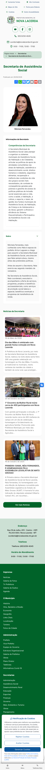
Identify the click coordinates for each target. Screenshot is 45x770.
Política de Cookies (32, 754)
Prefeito (6, 640)
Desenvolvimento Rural (12, 687)
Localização (8, 621)
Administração (9, 680)
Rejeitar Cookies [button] (22, 737)
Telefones (7, 665)
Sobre (8, 236)
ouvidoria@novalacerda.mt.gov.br (24, 42)
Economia (7, 610)
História (6, 603)
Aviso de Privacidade (10, 756)
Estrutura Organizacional (13, 651)
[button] (10, 12)
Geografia (7, 614)
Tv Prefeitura (8, 584)
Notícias (6, 577)
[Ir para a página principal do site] (22, 20)
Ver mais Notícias (22, 505)
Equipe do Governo (11, 647)
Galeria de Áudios (10, 588)
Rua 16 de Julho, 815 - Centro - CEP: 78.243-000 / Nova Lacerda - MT (22, 531)
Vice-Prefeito (8, 643)
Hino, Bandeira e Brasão (13, 607)
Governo (6, 701)
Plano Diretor (8, 661)
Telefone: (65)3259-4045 (22, 546)
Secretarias (22, 53)
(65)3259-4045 (24, 36)
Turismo (6, 624)
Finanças (6, 698)
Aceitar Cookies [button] (22, 743)
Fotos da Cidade (10, 628)
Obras (5, 658)
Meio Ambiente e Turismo (13, 705)
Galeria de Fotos (10, 581)
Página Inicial (9, 53)
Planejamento (8, 712)
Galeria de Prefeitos (11, 654)
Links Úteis (7, 617)
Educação (7, 691)
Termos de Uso (23, 756)
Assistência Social (10, 684)
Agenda (6, 591)
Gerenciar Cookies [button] (22, 749)
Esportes (7, 694)
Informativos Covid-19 (12, 668)
